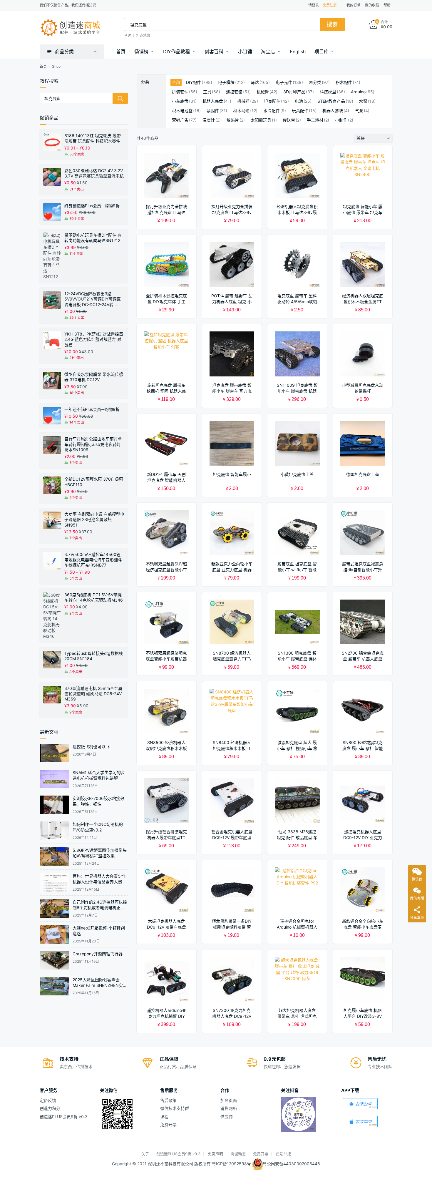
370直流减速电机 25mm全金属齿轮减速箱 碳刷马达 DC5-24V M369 (93, 693)
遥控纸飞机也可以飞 (91, 746)
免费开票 (168, 1124)
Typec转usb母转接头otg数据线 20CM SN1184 (93, 656)
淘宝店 (268, 51)
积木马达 (241, 110)
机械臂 (263, 91)
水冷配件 (271, 110)
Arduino (358, 91)
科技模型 (328, 91)
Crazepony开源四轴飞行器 (98, 953)
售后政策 (168, 1100)
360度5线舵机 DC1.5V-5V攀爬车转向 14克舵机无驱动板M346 (93, 597)
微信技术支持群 (174, 1108)
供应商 (226, 1116)
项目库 (321, 51)
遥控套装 (234, 91)
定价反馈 (48, 1100)
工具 (207, 91)
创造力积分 (50, 1108)
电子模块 (226, 82)
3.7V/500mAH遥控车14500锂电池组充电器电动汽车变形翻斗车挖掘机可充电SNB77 (93, 559)
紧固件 (213, 110)
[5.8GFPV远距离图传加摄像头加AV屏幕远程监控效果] (54, 856)
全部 (176, 82)
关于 (145, 1153)
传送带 (289, 120)
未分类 (315, 82)
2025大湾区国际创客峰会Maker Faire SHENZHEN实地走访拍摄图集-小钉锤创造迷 (100, 985)
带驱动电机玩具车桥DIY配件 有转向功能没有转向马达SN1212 (93, 238)
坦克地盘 (143, 35)
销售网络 (228, 1108)
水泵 (363, 101)
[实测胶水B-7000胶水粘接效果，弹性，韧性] (54, 805)
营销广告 (180, 120)
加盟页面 (228, 1100)
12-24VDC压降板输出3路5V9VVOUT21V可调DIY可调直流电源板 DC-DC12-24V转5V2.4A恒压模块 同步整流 (92, 299)
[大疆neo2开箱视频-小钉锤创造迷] (54, 934)
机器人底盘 (212, 101)
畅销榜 (141, 51)
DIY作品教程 (176, 51)
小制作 (341, 120)
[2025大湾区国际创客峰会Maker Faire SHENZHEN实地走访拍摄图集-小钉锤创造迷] (54, 986)
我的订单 (353, 5)
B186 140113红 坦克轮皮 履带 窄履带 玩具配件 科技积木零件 (92, 138)
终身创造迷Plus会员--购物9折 (92, 205)
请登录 (313, 5)
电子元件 (284, 82)
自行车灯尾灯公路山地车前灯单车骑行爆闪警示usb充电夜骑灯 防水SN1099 (93, 444)
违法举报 (283, 1153)
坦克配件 (272, 101)
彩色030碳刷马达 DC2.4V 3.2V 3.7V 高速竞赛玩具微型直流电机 (94, 173)
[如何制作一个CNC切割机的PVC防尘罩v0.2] (54, 830)
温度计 (208, 120)
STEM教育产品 (331, 101)
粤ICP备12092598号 (232, 1163)
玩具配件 (300, 110)
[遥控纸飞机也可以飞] (54, 753)
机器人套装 (332, 110)
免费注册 (330, 5)
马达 (127, 35)
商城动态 (238, 1153)
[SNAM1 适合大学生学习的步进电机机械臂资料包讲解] (54, 779)
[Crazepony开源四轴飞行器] (54, 960)
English (298, 51)
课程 (164, 1116)
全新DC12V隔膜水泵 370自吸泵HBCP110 (93, 482)
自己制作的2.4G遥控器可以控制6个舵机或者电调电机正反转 (100, 907)
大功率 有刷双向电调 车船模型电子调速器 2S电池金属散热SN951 (94, 519)
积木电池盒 (182, 110)
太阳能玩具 (261, 120)
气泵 (359, 110)
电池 (299, 101)
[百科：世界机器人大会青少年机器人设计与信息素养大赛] (54, 882)
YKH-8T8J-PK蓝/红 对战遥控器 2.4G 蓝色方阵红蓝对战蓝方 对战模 (93, 339)
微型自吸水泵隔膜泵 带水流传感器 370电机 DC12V (93, 377)
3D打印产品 (294, 91)
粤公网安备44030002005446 (291, 1163)
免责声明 (215, 1153)
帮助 (387, 5)
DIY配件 (193, 82)
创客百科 (214, 51)
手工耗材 (315, 120)
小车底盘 (180, 101)
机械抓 (243, 101)
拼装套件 (180, 91)
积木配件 (344, 82)
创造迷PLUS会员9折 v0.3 (64, 1116)
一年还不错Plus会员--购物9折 (92, 409)
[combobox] (222, 24)
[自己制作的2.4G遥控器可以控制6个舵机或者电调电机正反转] (54, 908)
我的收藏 (372, 5)
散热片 (233, 120)
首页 (120, 51)
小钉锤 (245, 51)
